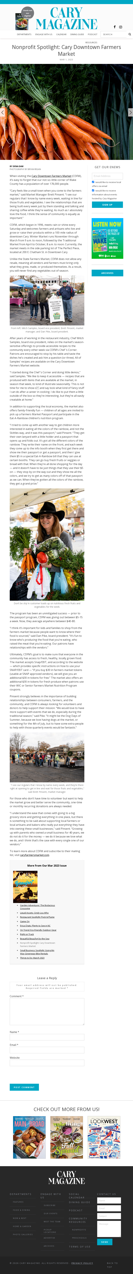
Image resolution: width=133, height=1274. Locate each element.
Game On (25, 921)
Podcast (92, 34)
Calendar (61, 34)
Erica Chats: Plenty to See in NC (35, 925)
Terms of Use (80, 1246)
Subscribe (50, 1205)
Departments (24, 34)
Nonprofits (79, 1230)
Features (18, 1202)
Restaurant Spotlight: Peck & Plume (37, 917)
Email (14, 1045)
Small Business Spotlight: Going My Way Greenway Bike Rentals (37, 952)
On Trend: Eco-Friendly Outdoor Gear (38, 930)
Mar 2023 (53, 865)
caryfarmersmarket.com (34, 855)
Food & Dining (21, 1210)
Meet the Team (52, 1221)
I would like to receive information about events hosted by (104, 194)
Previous (2, 112)
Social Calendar (77, 1195)
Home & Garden (22, 1226)
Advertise (49, 1238)
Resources (91, 42)
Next (130, 112)
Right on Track (27, 934)
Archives (107, 273)
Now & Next (19, 1218)
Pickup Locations (50, 1231)
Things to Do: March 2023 (32, 957)
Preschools (79, 1238)
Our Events (50, 1213)
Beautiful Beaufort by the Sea (34, 938)
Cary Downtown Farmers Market (51, 176)
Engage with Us (43, 34)
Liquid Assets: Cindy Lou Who (34, 912)
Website (15, 1057)
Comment (17, 996)
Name (14, 1032)
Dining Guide (77, 34)
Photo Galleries (23, 1234)
